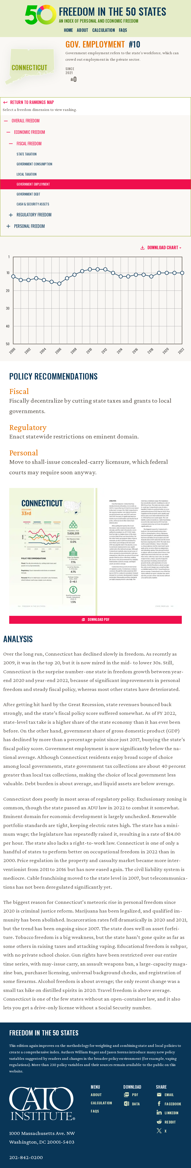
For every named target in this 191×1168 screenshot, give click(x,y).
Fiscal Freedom (29, 143)
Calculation (103, 30)
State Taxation (27, 154)
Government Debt (28, 194)
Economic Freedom (29, 132)
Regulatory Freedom (34, 215)
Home (68, 30)
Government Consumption (34, 164)
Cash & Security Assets (33, 204)
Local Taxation (27, 174)
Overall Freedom (26, 121)
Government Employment (33, 184)
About (82, 30)
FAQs (123, 30)
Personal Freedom (29, 226)
